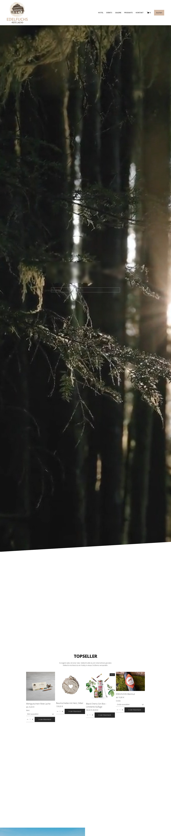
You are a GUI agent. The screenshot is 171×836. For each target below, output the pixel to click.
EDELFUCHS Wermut (125, 694)
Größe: (118, 701)
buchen (159, 13)
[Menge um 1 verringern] (27, 719)
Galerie (118, 13)
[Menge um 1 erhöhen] (32, 719)
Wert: (28, 710)
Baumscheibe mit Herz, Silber (69, 703)
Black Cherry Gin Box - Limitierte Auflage (96, 705)
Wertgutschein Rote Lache (38, 703)
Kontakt (139, 13)
